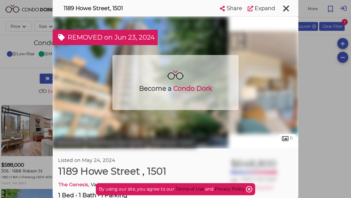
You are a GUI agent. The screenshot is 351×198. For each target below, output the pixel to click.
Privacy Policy (230, 189)
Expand (264, 8)
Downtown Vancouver (116, 142)
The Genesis (73, 184)
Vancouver (68, 142)
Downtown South (172, 142)
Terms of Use (190, 189)
